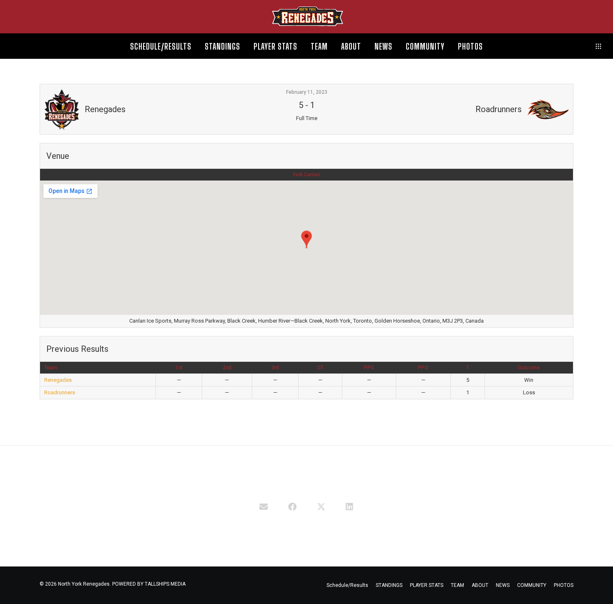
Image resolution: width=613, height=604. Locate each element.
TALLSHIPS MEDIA (165, 584)
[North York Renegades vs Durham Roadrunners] (263, 506)
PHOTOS (563, 585)
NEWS (503, 585)
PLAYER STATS (426, 585)
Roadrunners (59, 392)
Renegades (58, 380)
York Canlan (306, 175)
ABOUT (480, 585)
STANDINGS (389, 585)
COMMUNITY (531, 585)
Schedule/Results (347, 585)
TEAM (457, 585)
